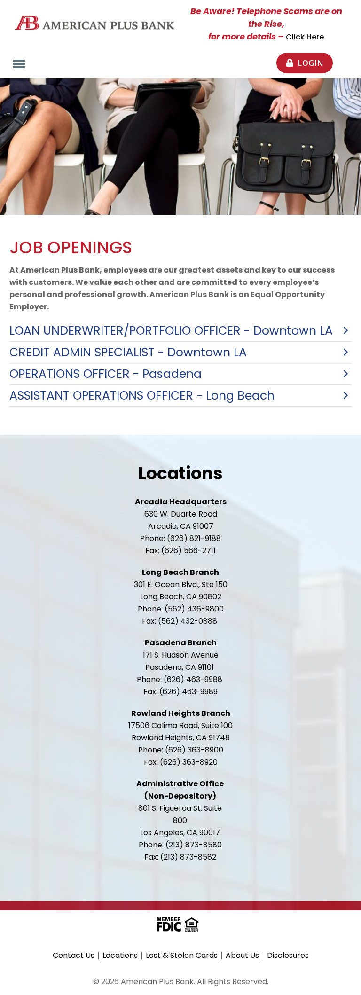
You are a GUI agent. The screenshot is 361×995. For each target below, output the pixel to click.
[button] (180, 330)
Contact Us (73, 955)
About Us (242, 955)
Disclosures (288, 955)
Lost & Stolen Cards (182, 955)
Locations (120, 955)
